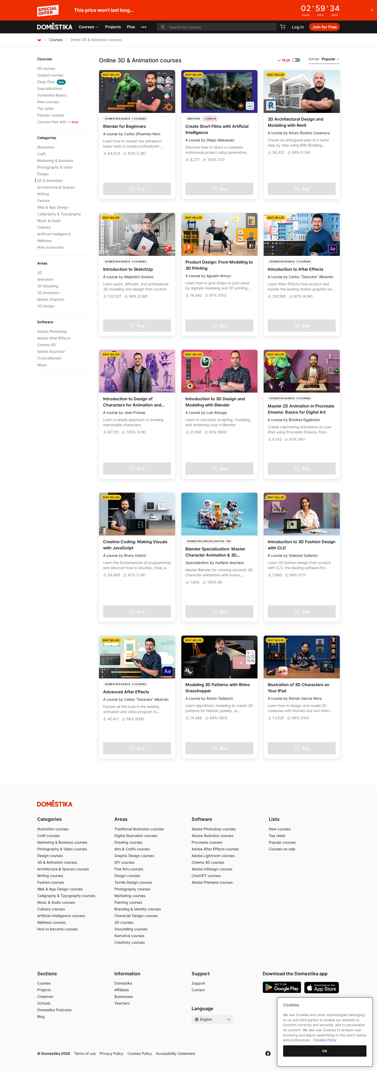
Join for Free (324, 27)
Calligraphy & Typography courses (66, 895)
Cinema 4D (46, 345)
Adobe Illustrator (51, 351)
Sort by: (322, 59)
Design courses (50, 855)
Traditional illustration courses (139, 829)
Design (43, 174)
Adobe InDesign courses (212, 869)
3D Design (46, 306)
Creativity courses (129, 942)
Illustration (45, 147)
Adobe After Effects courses (215, 849)
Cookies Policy (139, 1053)
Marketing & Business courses (62, 842)
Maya (41, 365)
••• (143, 26)
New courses (48, 102)
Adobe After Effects (53, 338)
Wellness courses (51, 922)
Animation (45, 279)
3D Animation (48, 292)
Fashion (43, 200)
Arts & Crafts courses (132, 849)
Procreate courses (207, 842)
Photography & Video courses (62, 849)
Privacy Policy (111, 1053)
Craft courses (48, 835)
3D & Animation (50, 180)
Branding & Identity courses (137, 909)
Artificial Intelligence (54, 234)
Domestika (123, 983)
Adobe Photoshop (52, 331)
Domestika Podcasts (54, 1010)
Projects (113, 26)
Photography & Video (55, 167)
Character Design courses (136, 915)
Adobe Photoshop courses (214, 829)
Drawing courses (128, 842)
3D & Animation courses (57, 862)
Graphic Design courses (134, 855)
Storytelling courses (130, 929)
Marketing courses (129, 895)
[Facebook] (268, 1053)
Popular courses (50, 115)
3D (39, 272)
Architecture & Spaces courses (63, 869)
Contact (198, 990)
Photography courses (132, 889)
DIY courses (124, 862)
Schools (43, 1003)
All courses (46, 68)
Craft (41, 154)
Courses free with (51, 122)
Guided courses (50, 75)
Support (198, 983)
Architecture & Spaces (56, 187)
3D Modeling (47, 286)
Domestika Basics (52, 95)
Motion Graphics (50, 299)
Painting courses (128, 902)
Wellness (44, 240)
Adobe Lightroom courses (213, 855)
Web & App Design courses (60, 889)
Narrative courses (129, 935)
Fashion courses (50, 882)
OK (324, 1051)
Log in (298, 27)
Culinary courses (51, 909)
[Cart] (283, 27)
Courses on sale (282, 849)
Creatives (45, 996)
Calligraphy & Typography (59, 214)
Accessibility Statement (175, 1053)
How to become (50, 247)
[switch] (296, 60)
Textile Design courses (133, 882)
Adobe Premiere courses (212, 882)
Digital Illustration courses (135, 835)
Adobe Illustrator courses (212, 835)
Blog (41, 1016)
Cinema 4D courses (208, 862)
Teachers (122, 1003)
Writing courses (50, 875)
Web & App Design (52, 207)
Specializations (49, 88)
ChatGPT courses (206, 875)
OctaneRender (49, 358)
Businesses (123, 996)
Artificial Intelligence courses (61, 915)
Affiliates (121, 990)
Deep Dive (50, 82)
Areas (120, 819)
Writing (43, 194)
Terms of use (85, 1053)
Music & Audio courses (56, 902)
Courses (86, 26)
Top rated (45, 108)
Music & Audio (49, 220)
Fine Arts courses (128, 869)
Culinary (44, 227)
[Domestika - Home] (55, 26)
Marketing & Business (55, 160)
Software (202, 819)
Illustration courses (52, 829)
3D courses (123, 922)
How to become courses (57, 929)
